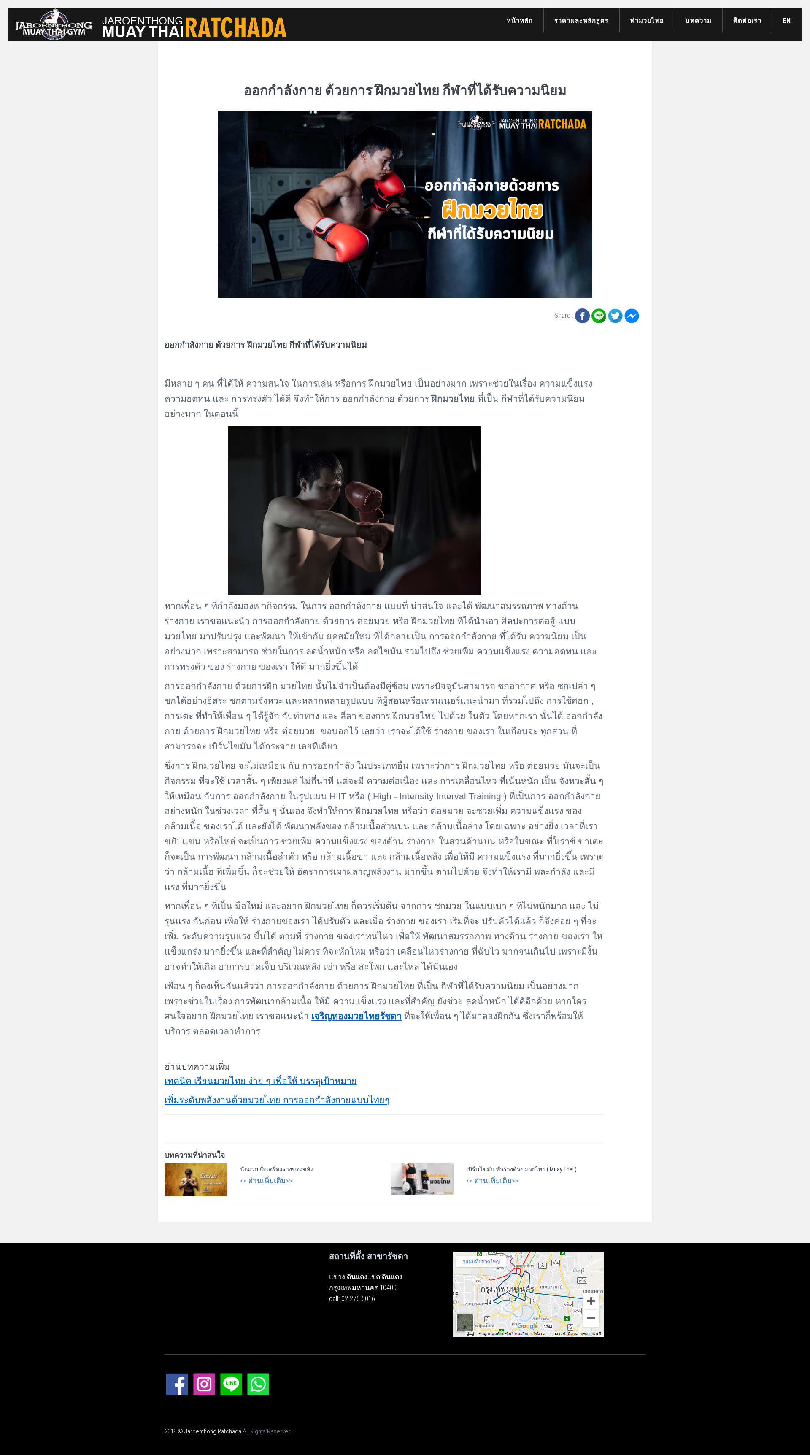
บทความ (699, 20)
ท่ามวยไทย (647, 20)
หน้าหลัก (520, 20)
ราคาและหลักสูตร (581, 20)
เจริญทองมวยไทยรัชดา (356, 1016)
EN (787, 20)
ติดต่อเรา (747, 20)
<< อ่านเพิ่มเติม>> (266, 1180)
